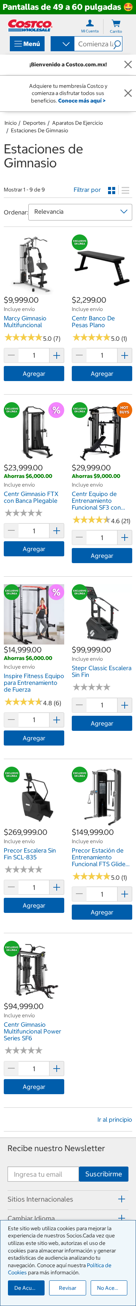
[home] (30, 25)
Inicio (11, 122)
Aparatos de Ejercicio (77, 122)
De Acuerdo (28, 1288)
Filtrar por (87, 189)
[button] (117, 44)
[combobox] (62, 44)
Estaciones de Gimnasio (39, 130)
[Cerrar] (128, 65)
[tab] (68, 1199)
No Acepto (110, 1288)
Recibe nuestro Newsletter (56, 1148)
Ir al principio (114, 1119)
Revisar (67, 1288)
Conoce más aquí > (81, 100)
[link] (34, 290)
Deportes (34, 122)
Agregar (34, 373)
